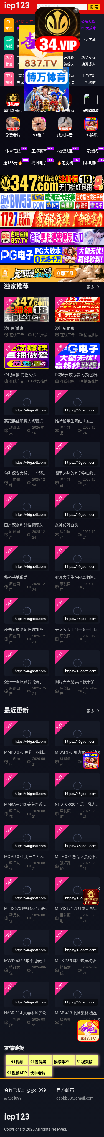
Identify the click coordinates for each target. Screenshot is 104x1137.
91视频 (17, 1062)
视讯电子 (39, 162)
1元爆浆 (91, 151)
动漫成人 (88, 64)
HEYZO (88, 76)
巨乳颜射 (88, 82)
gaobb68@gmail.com (74, 1098)
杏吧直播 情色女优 (20, 374)
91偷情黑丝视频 (44, 1062)
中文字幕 (88, 39)
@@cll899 (13, 1098)
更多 (90, 287)
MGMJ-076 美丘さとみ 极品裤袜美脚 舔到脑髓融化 (48, 856)
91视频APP (17, 1073)
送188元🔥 (12, 162)
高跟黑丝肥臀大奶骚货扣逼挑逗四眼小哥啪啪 (43, 421)
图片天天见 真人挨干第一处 (78, 681)
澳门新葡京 (14, 328)
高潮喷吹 (67, 82)
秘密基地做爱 (15, 577)
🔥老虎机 (65, 162)
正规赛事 (39, 151)
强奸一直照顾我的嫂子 (23, 681)
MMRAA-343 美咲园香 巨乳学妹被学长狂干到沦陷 (47, 804)
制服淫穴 (24, 58)
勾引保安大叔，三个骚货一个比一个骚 (37, 473)
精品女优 (88, 58)
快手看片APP (41, 1073)
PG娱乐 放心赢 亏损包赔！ (78, 374)
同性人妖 (24, 64)
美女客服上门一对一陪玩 (76, 629)
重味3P (24, 76)
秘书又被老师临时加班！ (25, 629)
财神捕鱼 (91, 162)
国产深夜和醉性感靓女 (23, 525)
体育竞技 (13, 151)
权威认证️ (65, 151)
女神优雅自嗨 (66, 525)
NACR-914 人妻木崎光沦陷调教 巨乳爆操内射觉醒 (47, 1013)
